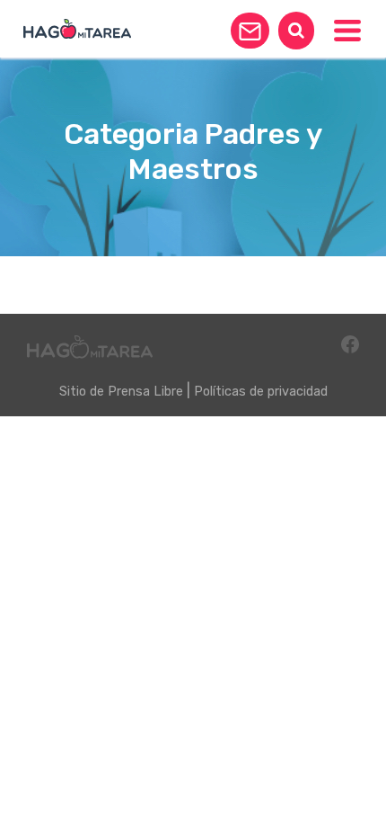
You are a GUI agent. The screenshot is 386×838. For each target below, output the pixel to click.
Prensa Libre (145, 391)
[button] (250, 31)
